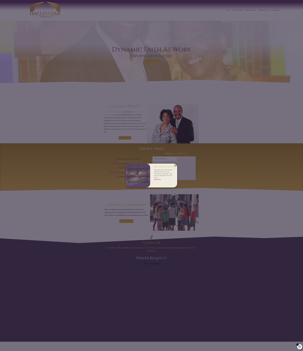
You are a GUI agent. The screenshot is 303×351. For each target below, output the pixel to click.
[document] (151, 175)
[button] (175, 165)
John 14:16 (157, 179)
